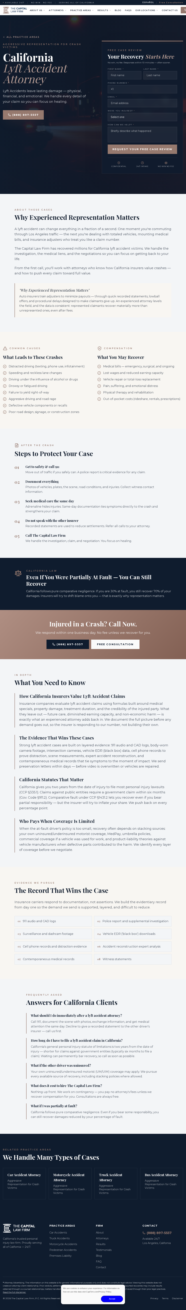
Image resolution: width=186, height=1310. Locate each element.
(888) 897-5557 (25, 114)
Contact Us (170, 10)
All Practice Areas (23, 37)
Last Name (151, 69)
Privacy (154, 1298)
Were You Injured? (121, 111)
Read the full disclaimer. (14, 1292)
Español (148, 2)
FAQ (99, 1261)
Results (103, 10)
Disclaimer (177, 1298)
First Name (116, 69)
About (100, 1232)
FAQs (128, 10)
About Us (36, 10)
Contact (101, 1267)
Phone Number (118, 83)
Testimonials (104, 1250)
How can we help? (121, 125)
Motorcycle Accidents (63, 1244)
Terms (165, 1298)
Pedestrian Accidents (62, 1250)
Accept (112, 1299)
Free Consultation (171, 2)
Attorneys (56, 10)
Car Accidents (58, 1232)
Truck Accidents (59, 1238)
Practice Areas (80, 10)
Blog (118, 10)
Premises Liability (60, 1255)
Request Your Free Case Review (142, 149)
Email (112, 97)
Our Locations (145, 10)
